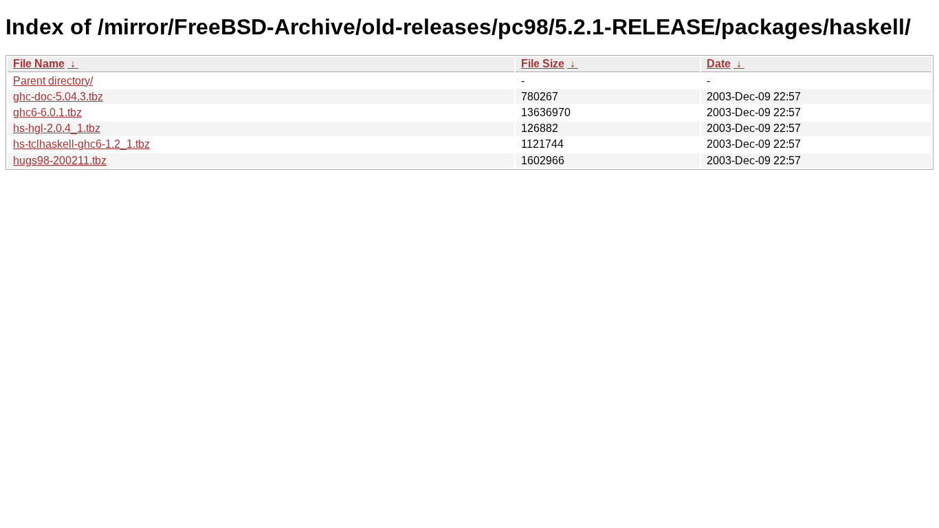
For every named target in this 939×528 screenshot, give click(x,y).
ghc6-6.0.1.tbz (47, 112)
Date (719, 63)
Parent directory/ (53, 81)
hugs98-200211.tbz (60, 160)
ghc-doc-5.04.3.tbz (58, 96)
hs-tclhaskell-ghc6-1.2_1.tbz (81, 144)
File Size (542, 63)
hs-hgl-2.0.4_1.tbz (56, 128)
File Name (39, 63)
